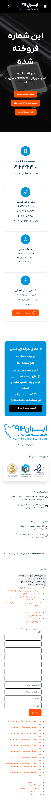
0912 (40, 632)
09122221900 (39, 529)
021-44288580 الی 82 (35, 537)
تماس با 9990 (36, 794)
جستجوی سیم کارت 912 (31, 628)
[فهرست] (45, 6)
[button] (42, 569)
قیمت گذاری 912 (35, 785)
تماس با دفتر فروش (24, 602)
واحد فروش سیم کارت (32, 614)
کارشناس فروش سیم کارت (24, 589)
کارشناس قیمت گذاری (26, 595)
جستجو (35, 712)
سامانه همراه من (34, 791)
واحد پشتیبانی (34, 620)
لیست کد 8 (23, 763)
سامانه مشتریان (35, 782)
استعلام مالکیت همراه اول (31, 788)
